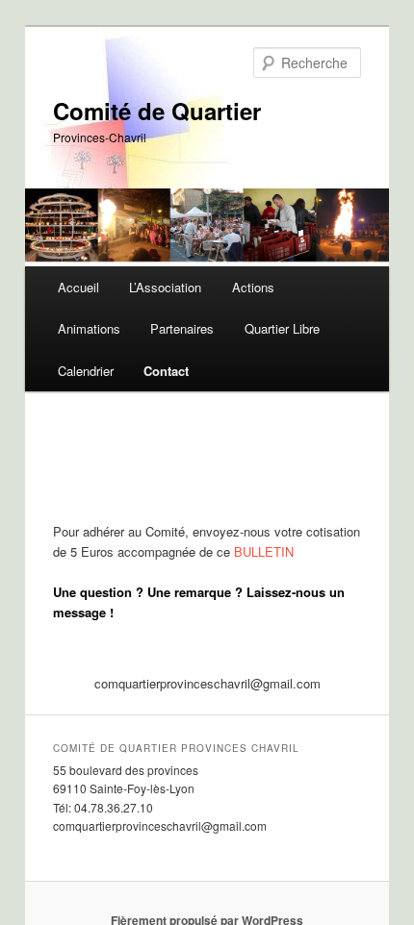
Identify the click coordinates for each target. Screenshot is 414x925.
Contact (166, 371)
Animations (89, 328)
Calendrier (86, 371)
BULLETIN (264, 551)
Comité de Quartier (157, 110)
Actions (253, 287)
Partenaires (182, 328)
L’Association (165, 287)
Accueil (78, 287)
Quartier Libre (282, 328)
